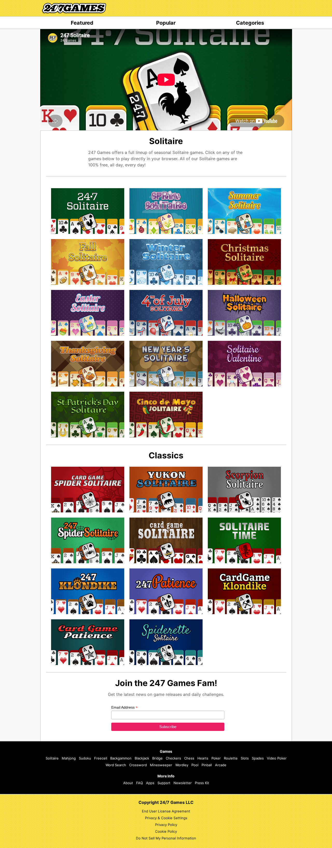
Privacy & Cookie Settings (166, 818)
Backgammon (121, 758)
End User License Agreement (166, 811)
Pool (194, 765)
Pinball (207, 765)
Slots (245, 758)
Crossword (138, 765)
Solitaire (52, 758)
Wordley (181, 765)
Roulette (231, 758)
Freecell (100, 758)
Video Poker (277, 758)
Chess (189, 758)
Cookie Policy (166, 831)
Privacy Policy (166, 825)
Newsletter (183, 783)
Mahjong (69, 758)
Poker (216, 758)
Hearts (202, 758)
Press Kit (202, 783)
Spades (258, 758)
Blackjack (142, 758)
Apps (150, 783)
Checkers (173, 758)
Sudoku (85, 758)
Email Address (124, 707)
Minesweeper (161, 765)
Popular (166, 23)
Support (163, 783)
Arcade (220, 765)
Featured (82, 23)
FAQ (139, 783)
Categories (250, 23)
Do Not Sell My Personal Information (166, 838)
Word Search (116, 765)
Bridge (157, 758)
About (128, 783)
